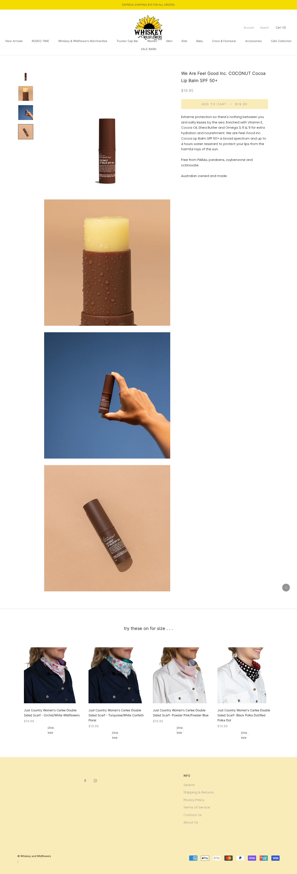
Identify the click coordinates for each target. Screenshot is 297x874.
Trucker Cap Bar (127, 41)
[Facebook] (85, 780)
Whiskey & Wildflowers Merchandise (82, 41)
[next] (283, 688)
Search (264, 27)
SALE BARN (148, 49)
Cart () (281, 27)
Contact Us (193, 815)
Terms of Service (197, 807)
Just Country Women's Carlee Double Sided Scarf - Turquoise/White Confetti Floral (115, 715)
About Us (191, 822)
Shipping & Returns (199, 792)
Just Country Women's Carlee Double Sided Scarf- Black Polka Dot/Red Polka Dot (243, 715)
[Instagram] (95, 780)
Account (249, 27)
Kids (184, 41)
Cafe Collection (281, 41)
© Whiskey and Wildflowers (34, 856)
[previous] (13, 688)
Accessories (253, 41)
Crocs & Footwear (224, 41)
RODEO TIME (40, 41)
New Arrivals (14, 41)
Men (169, 41)
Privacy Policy (194, 800)
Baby (199, 41)
